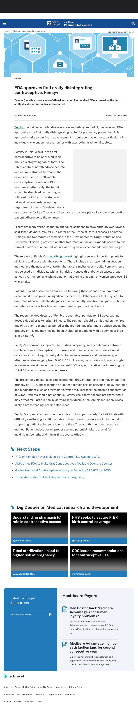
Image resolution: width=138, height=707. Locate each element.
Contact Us (61, 687)
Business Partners (25, 694)
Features (29, 702)
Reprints (7, 702)
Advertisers (9, 694)
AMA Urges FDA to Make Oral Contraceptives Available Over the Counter (63, 463)
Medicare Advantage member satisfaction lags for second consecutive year (94, 647)
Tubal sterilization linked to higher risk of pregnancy (50, 477)
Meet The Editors (46, 687)
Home (6, 31)
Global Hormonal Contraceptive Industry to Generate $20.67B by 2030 (63, 470)
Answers (18, 702)
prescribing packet (59, 256)
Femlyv (19, 127)
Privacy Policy (75, 687)
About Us (8, 687)
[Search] (133, 23)
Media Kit (40, 694)
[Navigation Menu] (4, 23)
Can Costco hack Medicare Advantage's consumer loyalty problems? (91, 612)
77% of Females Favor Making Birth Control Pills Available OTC (57, 456)
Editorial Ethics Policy (25, 687)
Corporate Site (54, 694)
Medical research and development (29, 31)
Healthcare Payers (21, 615)
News (18, 78)
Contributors (69, 694)
